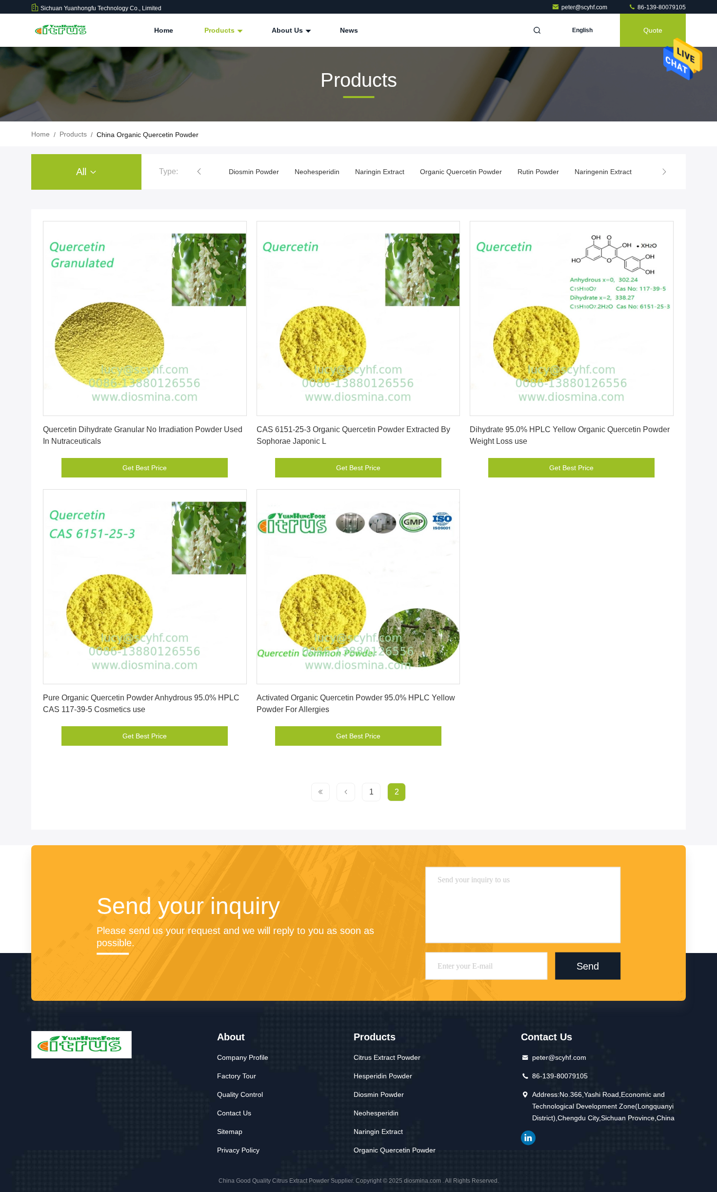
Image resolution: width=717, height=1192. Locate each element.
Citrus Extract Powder (387, 1057)
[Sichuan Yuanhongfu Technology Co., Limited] (62, 30)
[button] (199, 172)
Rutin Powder (538, 172)
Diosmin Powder (254, 172)
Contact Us (234, 1113)
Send (588, 965)
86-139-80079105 (661, 7)
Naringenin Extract (603, 172)
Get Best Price (144, 468)
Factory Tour (236, 1076)
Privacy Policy (238, 1150)
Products (220, 30)
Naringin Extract (379, 172)
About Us (288, 30)
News (349, 30)
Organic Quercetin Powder (461, 172)
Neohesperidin (317, 172)
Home (163, 30)
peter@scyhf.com (585, 7)
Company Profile (242, 1057)
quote (652, 30)
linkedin (528, 1138)
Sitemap (229, 1131)
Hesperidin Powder (383, 1076)
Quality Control (240, 1094)
